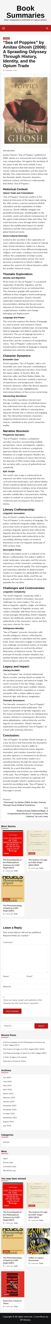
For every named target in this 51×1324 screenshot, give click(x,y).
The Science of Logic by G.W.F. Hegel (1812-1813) (37, 862)
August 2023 (8, 1122)
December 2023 (9, 1106)
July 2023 (7, 1126)
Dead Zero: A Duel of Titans (14, 1061)
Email (30, 976)
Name (6, 976)
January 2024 (8, 1102)
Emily (15, 70)
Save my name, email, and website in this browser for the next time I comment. (23, 1001)
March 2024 (8, 1094)
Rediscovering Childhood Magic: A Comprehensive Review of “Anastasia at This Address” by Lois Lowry (27, 812)
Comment (8, 942)
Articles (6, 38)
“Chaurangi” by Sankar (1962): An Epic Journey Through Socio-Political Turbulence (24, 802)
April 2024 (7, 1090)
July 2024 (7, 1078)
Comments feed (9, 1167)
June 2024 (7, 1082)
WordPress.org (9, 1171)
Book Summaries (25, 11)
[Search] (47, 28)
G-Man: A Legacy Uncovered (15, 1057)
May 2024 (7, 1086)
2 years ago (9, 871)
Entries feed (8, 1162)
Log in (5, 1158)
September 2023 (10, 1118)
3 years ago (9, 70)
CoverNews (39, 1317)
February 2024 (9, 1098)
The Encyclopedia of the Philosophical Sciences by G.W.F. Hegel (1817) (24, 1043)
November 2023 (9, 1110)
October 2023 (9, 1114)
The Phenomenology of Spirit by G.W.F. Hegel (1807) (12, 908)
